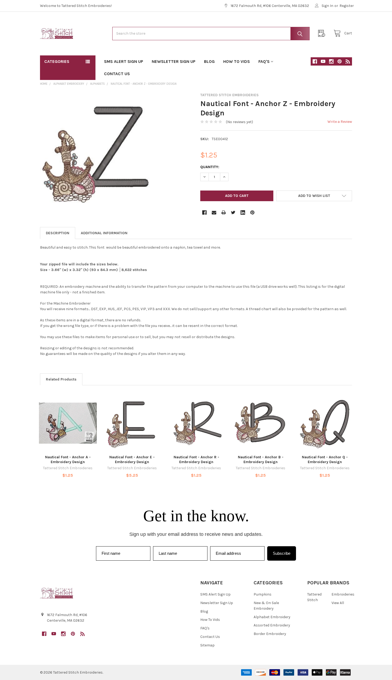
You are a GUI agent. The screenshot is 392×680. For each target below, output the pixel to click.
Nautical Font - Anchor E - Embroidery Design (132, 459)
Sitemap (207, 645)
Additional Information (104, 233)
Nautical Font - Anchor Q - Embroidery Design (325, 459)
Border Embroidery (270, 634)
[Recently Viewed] (323, 33)
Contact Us (117, 73)
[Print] (223, 212)
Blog (209, 61)
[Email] (214, 212)
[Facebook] (315, 61)
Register (346, 5)
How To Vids (236, 61)
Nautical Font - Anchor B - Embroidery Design (260, 459)
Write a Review (339, 121)
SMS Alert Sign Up (123, 61)
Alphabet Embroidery (272, 617)
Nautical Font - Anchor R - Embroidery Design (196, 459)
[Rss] (348, 61)
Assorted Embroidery (272, 625)
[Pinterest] (339, 61)
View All (337, 603)
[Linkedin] (243, 212)
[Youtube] (323, 61)
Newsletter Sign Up (173, 61)
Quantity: (209, 167)
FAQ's (264, 61)
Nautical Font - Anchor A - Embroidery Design (68, 459)
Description (57, 233)
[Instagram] (331, 61)
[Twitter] (233, 212)
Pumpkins (262, 594)
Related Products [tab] (61, 379)
